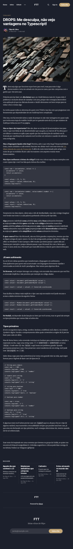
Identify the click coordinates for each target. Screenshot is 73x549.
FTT (36, 4)
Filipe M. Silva (14, 29)
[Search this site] (48, 4)
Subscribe (64, 5)
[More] (24, 4)
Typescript (7, 15)
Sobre (12, 5)
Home (5, 5)
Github (18, 5)
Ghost (41, 504)
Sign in (54, 5)
